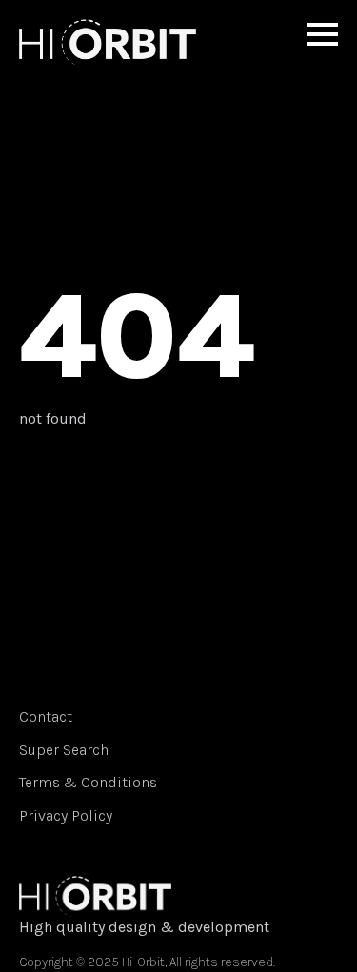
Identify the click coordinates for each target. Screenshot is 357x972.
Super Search (64, 750)
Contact (45, 716)
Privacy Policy (65, 815)
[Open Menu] (322, 34)
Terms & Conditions (88, 782)
